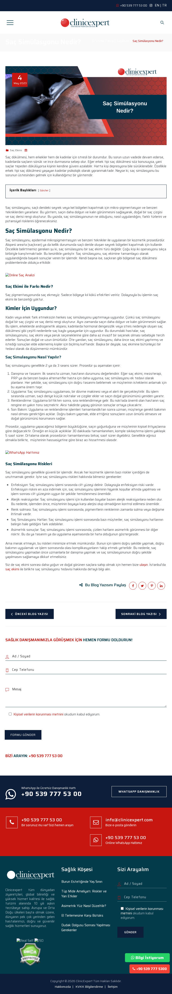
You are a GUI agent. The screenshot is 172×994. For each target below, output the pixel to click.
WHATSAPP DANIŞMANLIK (139, 791)
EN (157, 5)
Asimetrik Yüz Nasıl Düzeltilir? (83, 905)
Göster (44, 190)
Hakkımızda (63, 986)
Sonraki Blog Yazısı (139, 614)
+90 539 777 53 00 (45, 756)
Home (99, 40)
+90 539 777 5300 (151, 969)
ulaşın (144, 564)
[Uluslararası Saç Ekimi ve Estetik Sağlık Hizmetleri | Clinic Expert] (85, 22)
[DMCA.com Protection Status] (30, 954)
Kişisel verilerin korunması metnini (38, 714)
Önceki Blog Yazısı (31, 614)
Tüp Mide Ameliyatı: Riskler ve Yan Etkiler (84, 894)
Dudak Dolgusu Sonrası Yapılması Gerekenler (85, 928)
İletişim (113, 986)
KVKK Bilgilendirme (89, 986)
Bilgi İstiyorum (149, 958)
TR (164, 5)
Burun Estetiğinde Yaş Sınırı (81, 881)
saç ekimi (12, 569)
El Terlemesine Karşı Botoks (82, 915)
